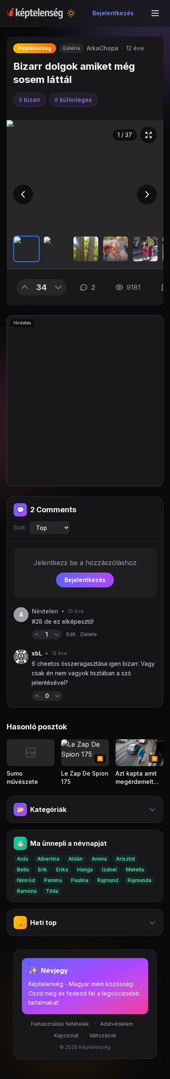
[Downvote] (58, 287)
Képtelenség (34, 48)
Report (75, 696)
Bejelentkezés (113, 13)
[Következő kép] (147, 194)
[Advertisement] (85, 401)
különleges (73, 99)
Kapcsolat (66, 1035)
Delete (88, 634)
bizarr (29, 99)
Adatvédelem (116, 1024)
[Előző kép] (23, 194)
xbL (37, 653)
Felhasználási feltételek (60, 1024)
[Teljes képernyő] (148, 135)
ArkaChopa (102, 48)
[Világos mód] (71, 13)
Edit (71, 634)
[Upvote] (25, 287)
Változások (103, 1035)
